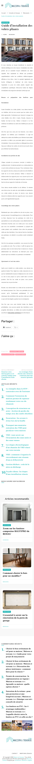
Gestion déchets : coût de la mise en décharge (17, 465)
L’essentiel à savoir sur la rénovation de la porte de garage (15, 617)
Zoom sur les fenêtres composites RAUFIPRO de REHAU (16, 531)
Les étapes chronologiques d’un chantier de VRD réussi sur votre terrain (18, 447)
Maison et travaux (19, 757)
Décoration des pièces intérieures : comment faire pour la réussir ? (18, 669)
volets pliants (20, 354)
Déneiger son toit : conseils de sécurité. (19, 700)
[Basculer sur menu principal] (2, 5)
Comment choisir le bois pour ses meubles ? (15, 575)
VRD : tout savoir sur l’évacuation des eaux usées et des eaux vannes (18, 438)
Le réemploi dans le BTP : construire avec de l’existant (18, 390)
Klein (5, 34)
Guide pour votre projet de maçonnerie (18, 655)
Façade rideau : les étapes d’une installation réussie (17, 473)
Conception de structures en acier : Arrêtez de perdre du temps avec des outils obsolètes (19, 411)
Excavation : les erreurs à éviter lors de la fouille (16, 419)
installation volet (8, 354)
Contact (15, 753)
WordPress (18, 760)
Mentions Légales (27, 760)
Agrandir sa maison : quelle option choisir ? (18, 685)
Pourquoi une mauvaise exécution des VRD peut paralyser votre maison (16, 428)
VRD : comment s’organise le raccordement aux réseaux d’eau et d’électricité (18, 457)
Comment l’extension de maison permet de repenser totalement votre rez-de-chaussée (17, 400)
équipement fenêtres (16, 351)
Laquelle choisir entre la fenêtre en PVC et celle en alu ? (19, 715)
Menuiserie (5, 22)
